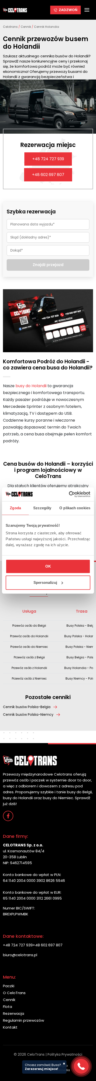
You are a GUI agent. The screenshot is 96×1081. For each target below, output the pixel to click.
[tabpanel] (48, 644)
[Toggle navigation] (87, 10)
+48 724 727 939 (48, 159)
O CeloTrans (14, 992)
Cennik (26, 27)
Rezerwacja (13, 1013)
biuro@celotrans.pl (20, 954)
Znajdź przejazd (48, 264)
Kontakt (10, 1027)
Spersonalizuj (45, 582)
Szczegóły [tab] (42, 508)
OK (48, 566)
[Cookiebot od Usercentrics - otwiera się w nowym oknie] (69, 494)
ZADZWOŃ (68, 9)
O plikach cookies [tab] (74, 508)
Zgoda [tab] (15, 508)
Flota (7, 1006)
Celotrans (10, 27)
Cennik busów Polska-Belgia (26, 706)
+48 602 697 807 (48, 174)
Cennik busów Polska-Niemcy (28, 714)
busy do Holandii (31, 386)
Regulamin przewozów (23, 1020)
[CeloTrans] (15, 10)
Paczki (8, 985)
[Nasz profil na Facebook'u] (8, 816)
